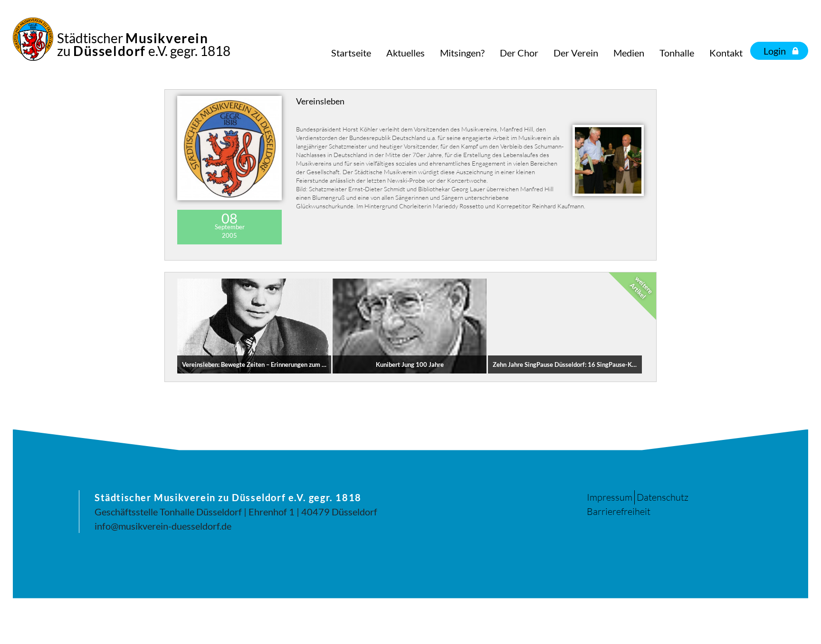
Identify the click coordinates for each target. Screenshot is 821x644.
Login (775, 50)
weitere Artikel (641, 287)
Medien (628, 52)
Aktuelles (405, 52)
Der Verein (576, 52)
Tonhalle (676, 52)
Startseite (351, 52)
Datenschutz (662, 497)
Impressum (609, 497)
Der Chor (519, 52)
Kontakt (726, 52)
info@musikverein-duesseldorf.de (163, 526)
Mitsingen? (462, 52)
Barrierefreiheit (618, 511)
